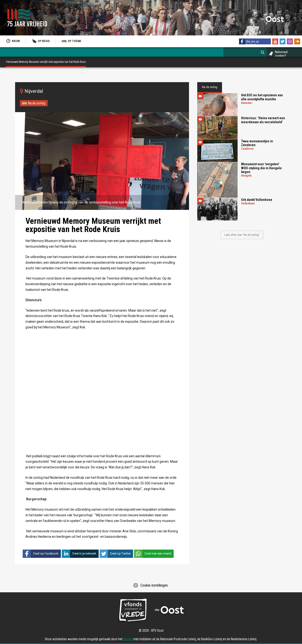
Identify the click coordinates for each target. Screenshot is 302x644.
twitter (283, 42)
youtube (275, 42)
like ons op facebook (252, 43)
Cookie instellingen (154, 585)
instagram (290, 42)
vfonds (128, 639)
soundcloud (297, 42)
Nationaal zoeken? (281, 54)
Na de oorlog (36, 103)
